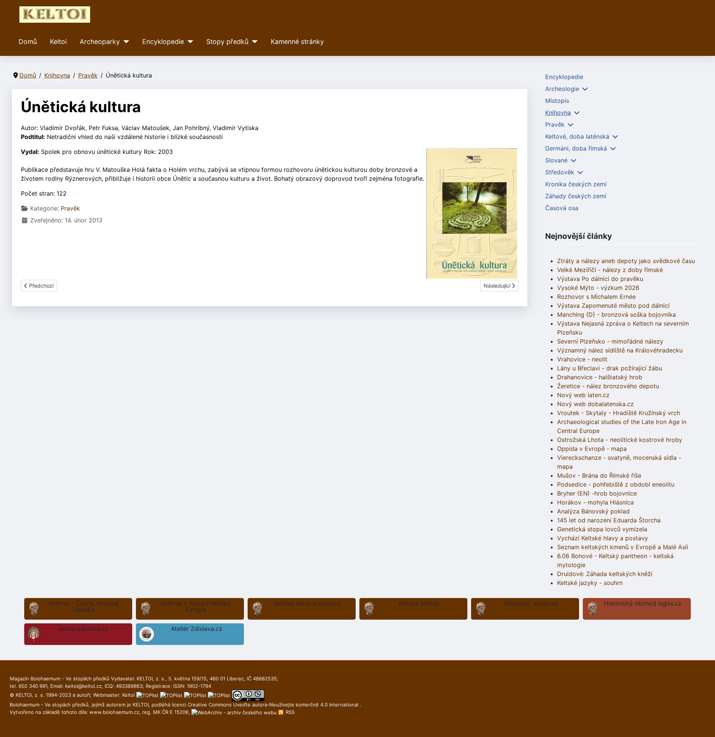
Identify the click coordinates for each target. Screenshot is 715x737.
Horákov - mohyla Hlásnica (595, 502)
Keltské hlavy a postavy (307, 603)
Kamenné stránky (297, 41)
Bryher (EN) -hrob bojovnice (597, 493)
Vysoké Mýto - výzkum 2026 (598, 287)
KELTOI (141, 705)
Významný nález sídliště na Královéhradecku (620, 350)
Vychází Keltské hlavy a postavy (602, 538)
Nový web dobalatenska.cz (595, 404)
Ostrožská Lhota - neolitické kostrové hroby (619, 439)
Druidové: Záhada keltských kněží (604, 574)
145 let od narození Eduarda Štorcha (609, 520)
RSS (289, 712)
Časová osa (561, 208)
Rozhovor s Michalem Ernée (596, 296)
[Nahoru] (702, 723)
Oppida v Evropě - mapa (592, 448)
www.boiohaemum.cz (114, 712)
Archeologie (562, 88)
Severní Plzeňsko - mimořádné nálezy (610, 341)
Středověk (559, 172)
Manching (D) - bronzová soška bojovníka (616, 314)
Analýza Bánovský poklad (593, 511)
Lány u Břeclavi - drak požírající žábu (609, 368)
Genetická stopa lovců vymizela (602, 529)
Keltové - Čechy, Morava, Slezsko (84, 606)
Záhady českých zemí (575, 196)
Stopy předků (227, 41)
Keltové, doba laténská (577, 136)
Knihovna (558, 112)
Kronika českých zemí (576, 184)
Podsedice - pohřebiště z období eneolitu (615, 484)
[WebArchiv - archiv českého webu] (234, 712)
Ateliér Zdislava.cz (196, 628)
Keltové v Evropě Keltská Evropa (196, 606)
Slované (556, 160)
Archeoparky (100, 41)
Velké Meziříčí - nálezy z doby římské (610, 269)
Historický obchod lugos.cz (642, 603)
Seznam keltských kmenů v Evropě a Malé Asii (622, 547)
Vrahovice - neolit (582, 359)
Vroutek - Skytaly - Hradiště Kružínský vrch (618, 413)
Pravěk (70, 208)
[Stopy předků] (253, 42)
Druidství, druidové (531, 603)
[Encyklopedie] (188, 42)
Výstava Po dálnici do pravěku (600, 278)
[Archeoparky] (124, 42)
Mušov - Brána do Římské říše (599, 475)
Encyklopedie (163, 41)
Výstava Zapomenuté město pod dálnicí (613, 305)
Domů (28, 41)
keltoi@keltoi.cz (83, 686)
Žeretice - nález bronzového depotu (608, 386)
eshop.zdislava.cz (83, 628)
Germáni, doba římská (576, 148)
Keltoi (58, 41)
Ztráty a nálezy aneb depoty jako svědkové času (626, 261)
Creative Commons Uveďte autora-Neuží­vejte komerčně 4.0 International (274, 705)
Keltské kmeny (419, 603)
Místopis (557, 100)
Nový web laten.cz (583, 395)
